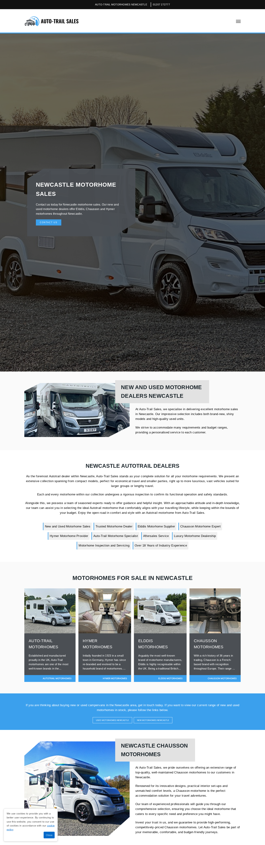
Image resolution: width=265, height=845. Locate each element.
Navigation (238, 21)
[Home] (51, 21)
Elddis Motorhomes (170, 678)
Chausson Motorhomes (222, 678)
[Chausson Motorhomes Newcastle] (215, 632)
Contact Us (48, 222)
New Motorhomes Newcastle (153, 720)
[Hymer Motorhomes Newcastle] (104, 632)
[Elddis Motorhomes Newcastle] (160, 632)
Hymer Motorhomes (115, 678)
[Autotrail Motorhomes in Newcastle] (50, 632)
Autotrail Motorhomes (57, 678)
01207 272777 (161, 4)
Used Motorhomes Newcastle (112, 720)
